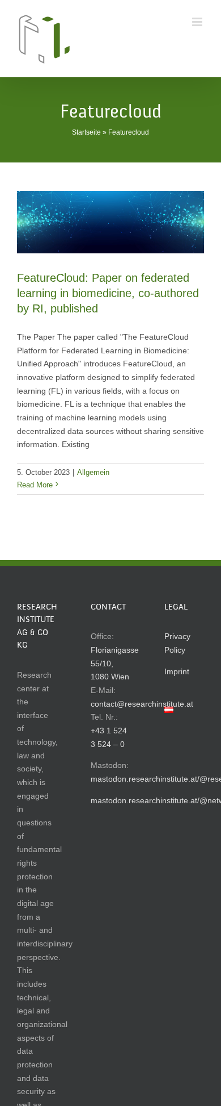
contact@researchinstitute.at (142, 703)
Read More (35, 485)
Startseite (86, 132)
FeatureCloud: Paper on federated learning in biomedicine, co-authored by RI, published (108, 293)
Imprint (176, 671)
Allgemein (93, 472)
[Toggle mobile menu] (198, 22)
